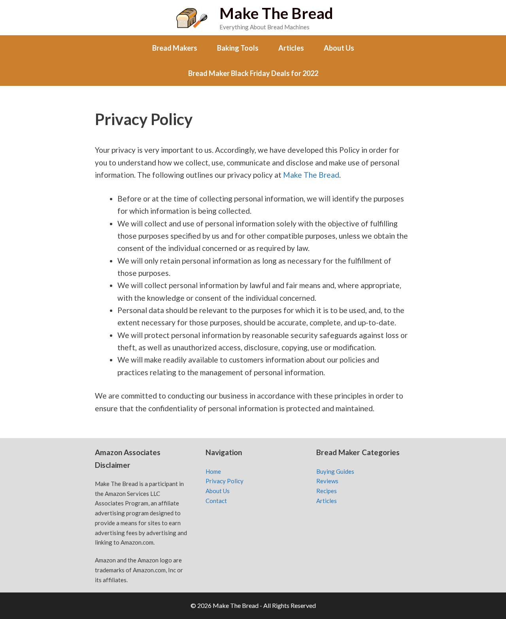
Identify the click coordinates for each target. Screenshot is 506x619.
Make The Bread (276, 13)
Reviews (327, 480)
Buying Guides (335, 471)
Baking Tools (238, 48)
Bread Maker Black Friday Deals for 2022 (253, 73)
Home (213, 471)
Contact (216, 500)
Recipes (326, 490)
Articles (291, 48)
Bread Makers (174, 48)
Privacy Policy (225, 480)
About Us (339, 48)
